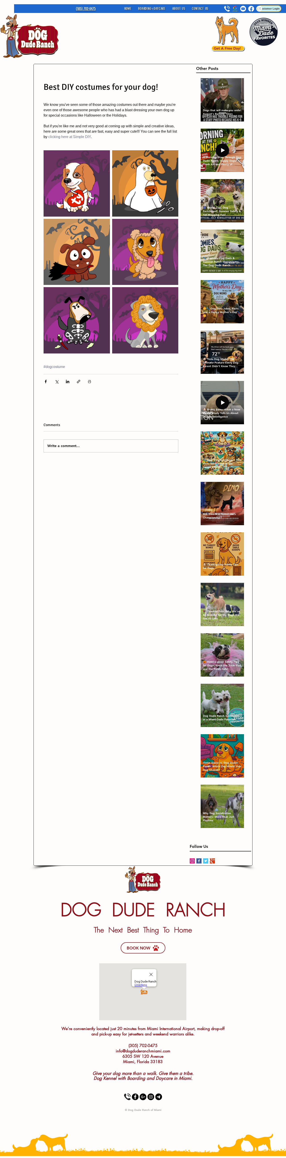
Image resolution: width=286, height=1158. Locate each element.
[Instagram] (192, 860)
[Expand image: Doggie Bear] (145, 252)
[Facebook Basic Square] (199, 860)
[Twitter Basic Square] (205, 860)
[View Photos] (158, 1096)
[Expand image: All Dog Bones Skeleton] (77, 320)
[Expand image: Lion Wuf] (145, 320)
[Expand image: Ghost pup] (145, 183)
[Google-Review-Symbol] (235, 9)
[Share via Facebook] (46, 381)
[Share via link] (78, 381)
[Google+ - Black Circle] (143, 1096)
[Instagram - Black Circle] (150, 1096)
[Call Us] (127, 1096)
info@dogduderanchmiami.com (143, 1050)
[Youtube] (243, 9)
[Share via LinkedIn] (67, 381)
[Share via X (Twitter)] (57, 381)
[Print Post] (89, 381)
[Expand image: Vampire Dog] (77, 252)
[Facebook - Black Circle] (135, 1096)
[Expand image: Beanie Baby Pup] (77, 183)
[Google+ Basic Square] (212, 860)
